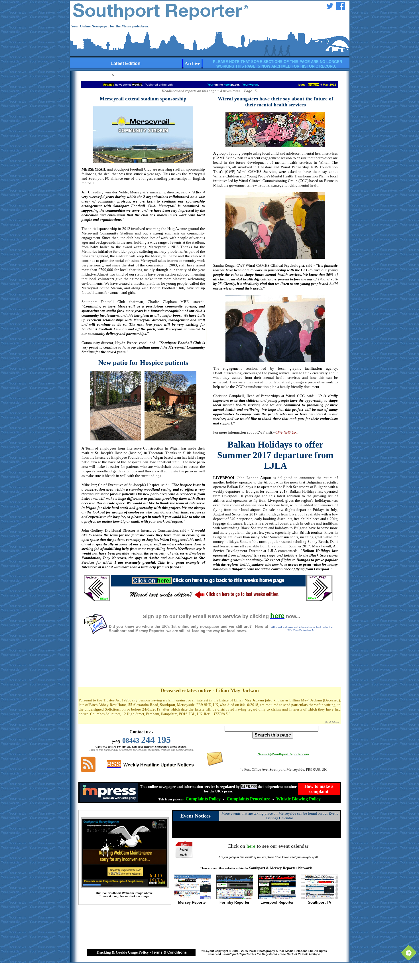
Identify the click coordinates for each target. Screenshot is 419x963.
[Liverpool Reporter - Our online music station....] (277, 897)
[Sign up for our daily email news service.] (95, 632)
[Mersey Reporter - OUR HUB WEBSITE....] (192, 897)
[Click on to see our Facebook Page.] (340, 8)
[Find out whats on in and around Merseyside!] (184, 848)
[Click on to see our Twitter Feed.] (330, 8)
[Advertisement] (209, 666)
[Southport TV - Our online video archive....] (319, 897)
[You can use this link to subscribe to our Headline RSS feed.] (88, 771)
